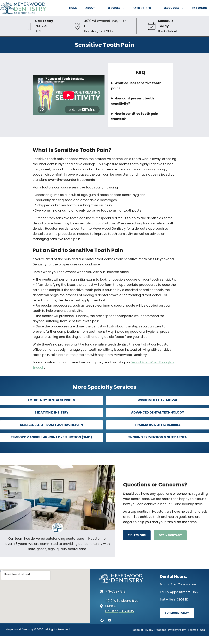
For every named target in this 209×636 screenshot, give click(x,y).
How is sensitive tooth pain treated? (134, 116)
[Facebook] (102, 620)
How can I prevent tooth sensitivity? (132, 101)
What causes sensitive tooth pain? (136, 85)
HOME (73, 8)
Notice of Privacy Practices (148, 630)
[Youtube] (109, 620)
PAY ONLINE (199, 8)
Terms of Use (196, 630)
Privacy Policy (177, 630)
